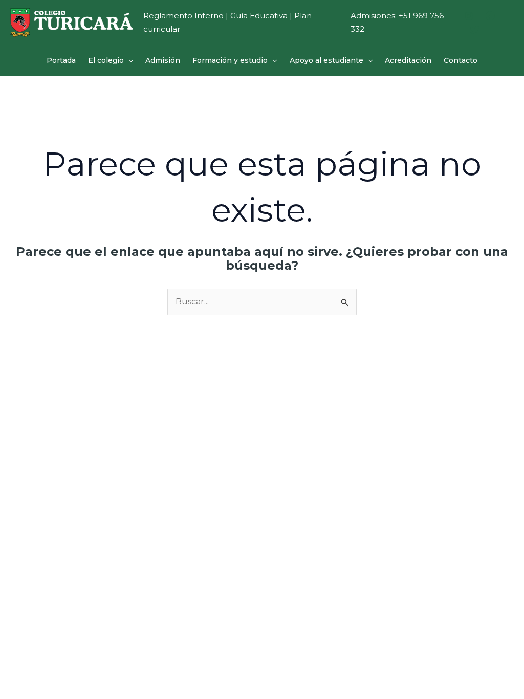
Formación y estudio (230, 60)
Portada (61, 60)
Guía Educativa (259, 15)
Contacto (460, 60)
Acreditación (408, 60)
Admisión (162, 60)
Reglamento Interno (183, 15)
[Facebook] (490, 15)
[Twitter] (474, 29)
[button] (128, 60)
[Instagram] (468, 15)
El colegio (106, 60)
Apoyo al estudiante (326, 60)
